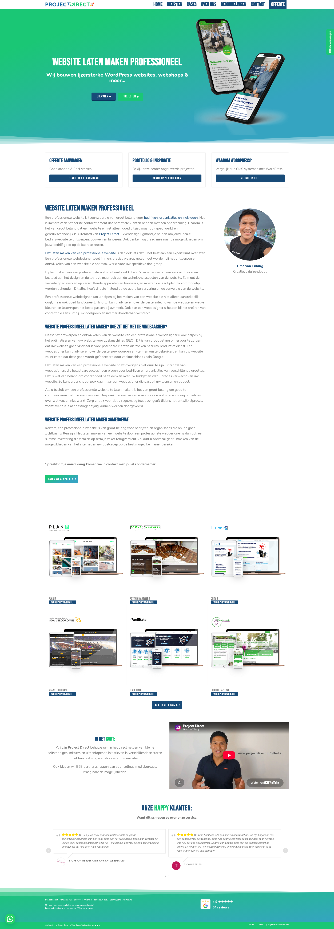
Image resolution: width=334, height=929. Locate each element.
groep (91, 908)
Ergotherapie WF (220, 690)
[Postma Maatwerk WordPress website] (166, 552)
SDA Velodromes (58, 690)
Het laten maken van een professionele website (80, 253)
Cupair (214, 599)
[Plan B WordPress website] (85, 552)
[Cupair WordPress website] (247, 552)
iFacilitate (135, 690)
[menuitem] (158, 4)
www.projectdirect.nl (84, 905)
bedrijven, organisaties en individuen (171, 217)
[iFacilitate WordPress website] (166, 644)
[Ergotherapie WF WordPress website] (247, 644)
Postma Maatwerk (140, 599)
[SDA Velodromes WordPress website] (85, 644)
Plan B (52, 599)
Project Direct (109, 234)
